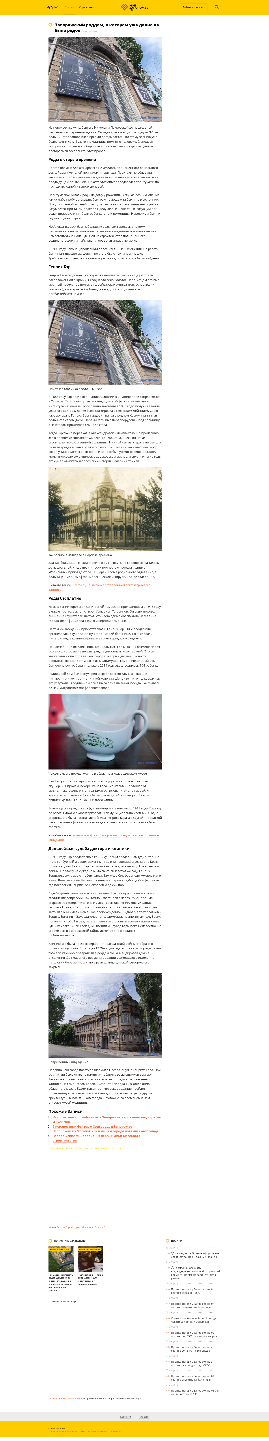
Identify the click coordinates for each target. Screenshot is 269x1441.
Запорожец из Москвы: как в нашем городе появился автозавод (105, 1131)
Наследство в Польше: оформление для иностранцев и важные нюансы (90, 1279)
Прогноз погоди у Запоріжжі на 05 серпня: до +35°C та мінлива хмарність (195, 1334)
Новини (176, 1240)
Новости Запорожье (70, 1398)
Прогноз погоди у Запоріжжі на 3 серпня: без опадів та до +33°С (192, 1363)
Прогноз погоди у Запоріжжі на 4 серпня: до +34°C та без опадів (192, 1348)
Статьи (69, 7)
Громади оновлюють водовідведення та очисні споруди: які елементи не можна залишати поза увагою (60, 1282)
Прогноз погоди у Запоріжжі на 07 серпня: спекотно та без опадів (192, 1305)
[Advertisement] (105, 1188)
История (76, 1227)
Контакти (125, 1416)
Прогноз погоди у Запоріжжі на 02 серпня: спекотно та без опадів (192, 1377)
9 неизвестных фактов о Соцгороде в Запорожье (92, 1126)
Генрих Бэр (63, 1227)
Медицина (88, 1227)
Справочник (87, 7)
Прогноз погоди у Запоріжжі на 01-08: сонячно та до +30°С (195, 1392)
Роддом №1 (101, 1227)
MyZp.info (53, 7)
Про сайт (144, 1416)
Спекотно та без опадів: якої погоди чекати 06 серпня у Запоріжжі (193, 1319)
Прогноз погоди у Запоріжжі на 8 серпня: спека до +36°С (192, 1291)
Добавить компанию (193, 7)
